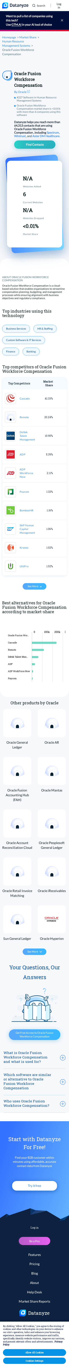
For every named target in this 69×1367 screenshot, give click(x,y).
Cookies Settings (34, 1360)
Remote (24, 417)
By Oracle (20, 92)
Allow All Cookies (34, 1352)
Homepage (9, 37)
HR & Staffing (45, 328)
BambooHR (26, 510)
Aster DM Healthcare (46, 136)
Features (34, 1255)
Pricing (34, 1264)
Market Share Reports (34, 1301)
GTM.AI (16, 24)
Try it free (34, 1186)
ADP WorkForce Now (26, 473)
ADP (22, 454)
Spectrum (53, 132)
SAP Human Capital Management (27, 529)
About (34, 1283)
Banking (31, 351)
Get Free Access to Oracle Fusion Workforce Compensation (34, 1034)
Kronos (24, 547)
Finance (10, 351)
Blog (34, 1273)
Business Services (16, 328)
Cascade (25, 398)
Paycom (24, 491)
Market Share (27, 37)
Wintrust (20, 136)
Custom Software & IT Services (23, 340)
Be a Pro (34, 1241)
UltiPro (24, 566)
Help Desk (34, 1292)
